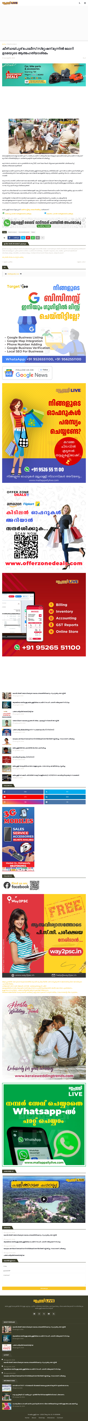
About (34, 1418)
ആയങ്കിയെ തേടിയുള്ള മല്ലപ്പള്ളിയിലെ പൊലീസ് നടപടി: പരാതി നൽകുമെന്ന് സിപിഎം (41, 702)
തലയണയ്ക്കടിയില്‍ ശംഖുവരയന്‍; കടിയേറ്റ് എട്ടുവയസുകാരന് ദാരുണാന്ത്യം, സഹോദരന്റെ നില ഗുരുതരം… (40, 992)
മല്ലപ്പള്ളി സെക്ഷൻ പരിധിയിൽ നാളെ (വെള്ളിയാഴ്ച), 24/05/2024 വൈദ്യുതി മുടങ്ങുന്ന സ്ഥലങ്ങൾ (46, 775)
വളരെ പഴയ (81, 262)
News (33, 232)
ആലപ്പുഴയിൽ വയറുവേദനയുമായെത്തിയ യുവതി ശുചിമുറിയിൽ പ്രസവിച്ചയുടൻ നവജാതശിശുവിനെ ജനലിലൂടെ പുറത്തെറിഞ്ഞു (42, 983)
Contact (60, 1418)
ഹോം (4, 44)
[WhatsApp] (33, 237)
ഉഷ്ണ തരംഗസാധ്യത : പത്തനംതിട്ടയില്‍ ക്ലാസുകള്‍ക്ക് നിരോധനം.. (25, 990)
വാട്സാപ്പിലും (25, 209)
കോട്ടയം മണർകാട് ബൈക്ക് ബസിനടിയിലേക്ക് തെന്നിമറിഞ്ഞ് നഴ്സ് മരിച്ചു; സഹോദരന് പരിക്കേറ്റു (43, 739)
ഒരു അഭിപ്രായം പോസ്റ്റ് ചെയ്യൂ (13, 257)
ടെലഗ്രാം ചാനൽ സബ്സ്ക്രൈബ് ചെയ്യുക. (59, 214)
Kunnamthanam (24, 232)
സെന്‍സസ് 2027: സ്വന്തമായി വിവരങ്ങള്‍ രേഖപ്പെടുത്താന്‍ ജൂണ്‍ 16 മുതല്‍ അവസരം (41, 1386)
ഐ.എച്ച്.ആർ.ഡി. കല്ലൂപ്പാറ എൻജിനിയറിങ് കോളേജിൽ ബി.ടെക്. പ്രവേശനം (38, 1395)
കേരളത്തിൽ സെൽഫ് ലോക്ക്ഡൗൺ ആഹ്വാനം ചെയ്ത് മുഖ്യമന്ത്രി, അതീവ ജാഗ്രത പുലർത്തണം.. (37, 988)
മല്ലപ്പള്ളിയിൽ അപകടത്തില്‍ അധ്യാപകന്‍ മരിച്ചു (29, 748)
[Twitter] (23, 237)
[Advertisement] (44, 23)
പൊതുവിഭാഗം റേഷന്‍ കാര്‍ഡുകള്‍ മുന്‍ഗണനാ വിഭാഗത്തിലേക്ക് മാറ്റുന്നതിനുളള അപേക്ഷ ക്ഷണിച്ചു (45, 1404)
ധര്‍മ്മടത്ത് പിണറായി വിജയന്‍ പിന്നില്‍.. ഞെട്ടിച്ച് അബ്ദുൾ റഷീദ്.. (24, 986)
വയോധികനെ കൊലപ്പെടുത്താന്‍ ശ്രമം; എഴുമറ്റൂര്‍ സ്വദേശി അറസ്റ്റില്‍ (36, 721)
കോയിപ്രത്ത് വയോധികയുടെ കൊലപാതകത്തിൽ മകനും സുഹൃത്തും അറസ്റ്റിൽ (39, 693)
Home (27, 1418)
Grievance (51, 1418)
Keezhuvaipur (12, 44)
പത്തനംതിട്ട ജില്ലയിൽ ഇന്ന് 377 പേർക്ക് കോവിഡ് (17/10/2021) (33, 730)
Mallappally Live (13, 274)
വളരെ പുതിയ (7, 262)
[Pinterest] (28, 237)
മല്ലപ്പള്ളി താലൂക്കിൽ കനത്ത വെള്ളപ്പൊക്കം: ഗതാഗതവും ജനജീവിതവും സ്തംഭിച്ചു (39, 766)
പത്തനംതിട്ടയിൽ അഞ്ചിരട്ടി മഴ (23, 712)
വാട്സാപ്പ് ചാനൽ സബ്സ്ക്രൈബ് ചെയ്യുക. (18, 214)
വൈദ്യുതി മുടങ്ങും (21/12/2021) (23, 757)
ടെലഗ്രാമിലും (36, 209)
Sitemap (42, 1418)
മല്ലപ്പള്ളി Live (34, 1415)
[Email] (38, 237)
